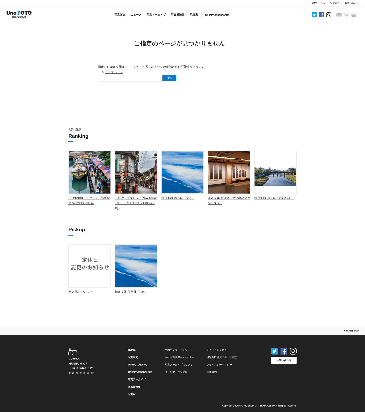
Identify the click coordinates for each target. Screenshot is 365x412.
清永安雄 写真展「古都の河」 (274, 198)
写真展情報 (178, 14)
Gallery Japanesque (217, 15)
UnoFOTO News (137, 364)
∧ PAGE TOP (351, 330)
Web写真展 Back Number (179, 357)
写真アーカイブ (156, 14)
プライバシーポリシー (219, 364)
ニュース (136, 14)
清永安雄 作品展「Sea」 (177, 198)
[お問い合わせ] (339, 14)
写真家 (194, 14)
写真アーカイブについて (179, 364)
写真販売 (119, 14)
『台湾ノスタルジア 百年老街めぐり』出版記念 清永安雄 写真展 (136, 203)
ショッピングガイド (331, 3)
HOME (314, 3)
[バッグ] (353, 15)
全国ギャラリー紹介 (176, 349)
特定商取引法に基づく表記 (222, 357)
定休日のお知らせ (80, 291)
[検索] (346, 14)
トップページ (114, 72)
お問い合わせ (352, 3)
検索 (169, 77)
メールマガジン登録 (176, 372)
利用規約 (212, 372)
